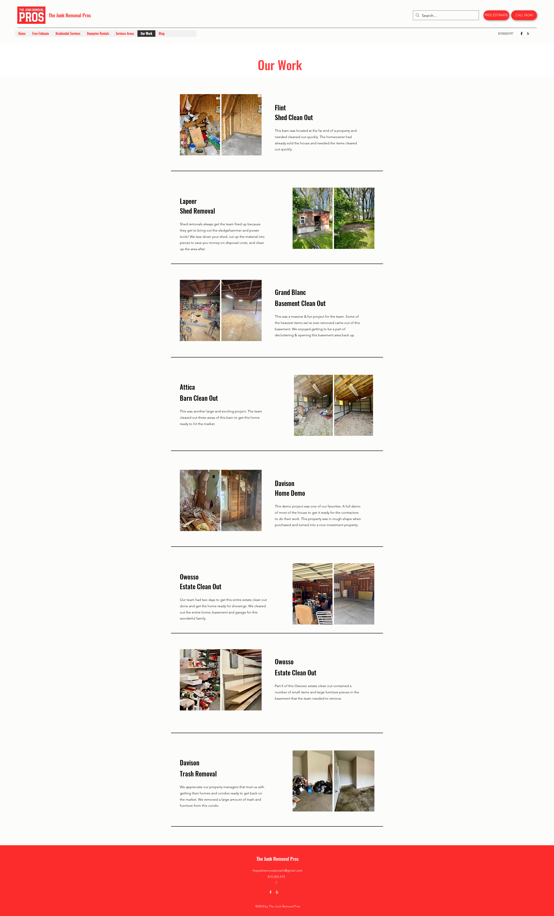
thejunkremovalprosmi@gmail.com (278, 870)
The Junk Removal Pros (70, 15)
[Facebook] (521, 33)
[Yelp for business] (528, 33)
